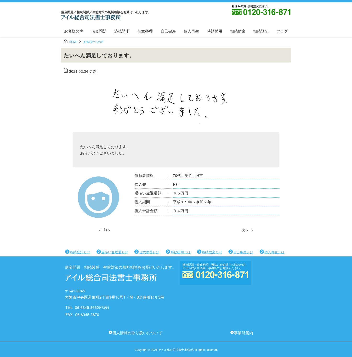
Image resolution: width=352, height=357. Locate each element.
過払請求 (122, 31)
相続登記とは (80, 251)
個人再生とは (274, 251)
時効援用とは (180, 251)
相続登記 (260, 31)
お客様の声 (73, 31)
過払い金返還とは (114, 251)
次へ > (247, 229)
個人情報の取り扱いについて (137, 332)
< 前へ (104, 229)
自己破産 (168, 31)
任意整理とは (149, 251)
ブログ (282, 31)
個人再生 (191, 31)
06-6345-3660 (87, 307)
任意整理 (145, 31)
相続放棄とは (212, 251)
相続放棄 (237, 31)
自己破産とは (243, 251)
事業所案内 (243, 332)
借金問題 (99, 31)
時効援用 (214, 31)
